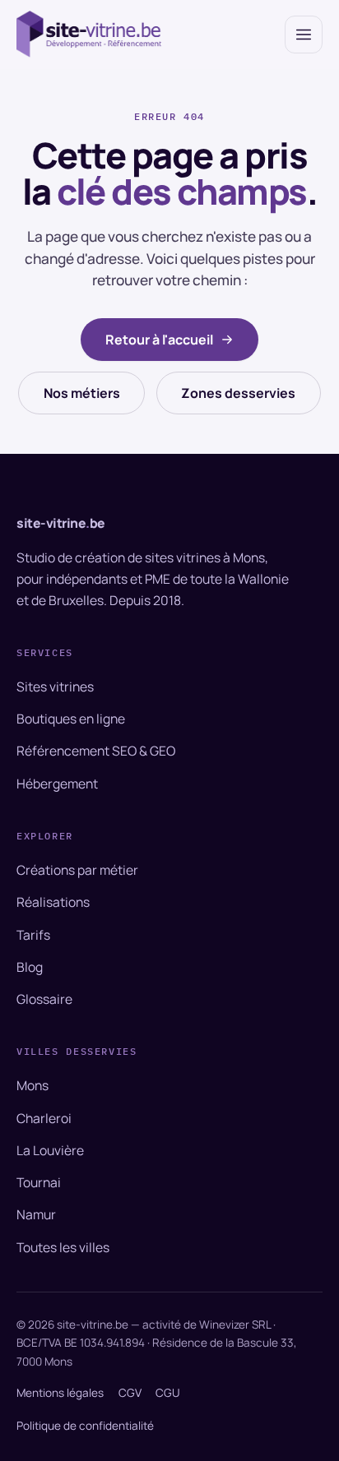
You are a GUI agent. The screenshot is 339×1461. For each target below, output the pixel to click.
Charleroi (44, 1118)
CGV (130, 1392)
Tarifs (33, 935)
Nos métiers (82, 393)
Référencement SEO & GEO (95, 751)
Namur (36, 1214)
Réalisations (53, 902)
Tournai (38, 1182)
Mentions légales (60, 1392)
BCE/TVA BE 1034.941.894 (80, 1342)
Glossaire (44, 999)
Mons (32, 1085)
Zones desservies (238, 393)
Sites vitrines (55, 686)
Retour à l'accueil (159, 340)
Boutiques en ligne (70, 719)
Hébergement (57, 783)
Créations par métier (77, 870)
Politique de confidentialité (85, 1425)
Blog (29, 967)
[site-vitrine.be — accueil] (89, 34)
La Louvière (50, 1150)
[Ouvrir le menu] (304, 34)
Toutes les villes (62, 1247)
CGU (168, 1392)
